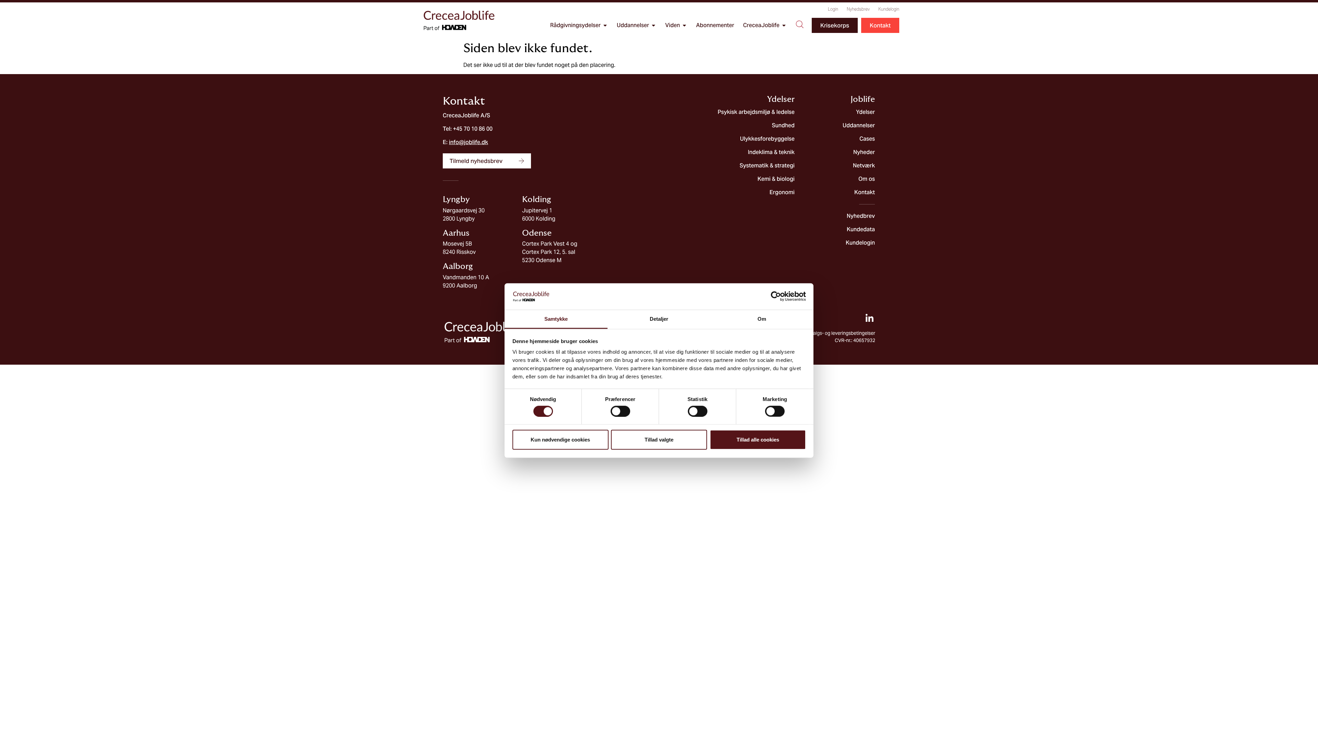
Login (833, 9)
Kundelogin (888, 9)
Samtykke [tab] (556, 319)
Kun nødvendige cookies (560, 440)
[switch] (620, 410)
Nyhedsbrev (858, 9)
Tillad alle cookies (758, 440)
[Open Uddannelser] (653, 25)
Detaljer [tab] (659, 319)
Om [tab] (762, 319)
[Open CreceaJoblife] (784, 25)
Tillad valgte (659, 440)
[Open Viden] (684, 25)
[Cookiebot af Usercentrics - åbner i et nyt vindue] (776, 296)
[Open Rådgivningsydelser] (605, 25)
